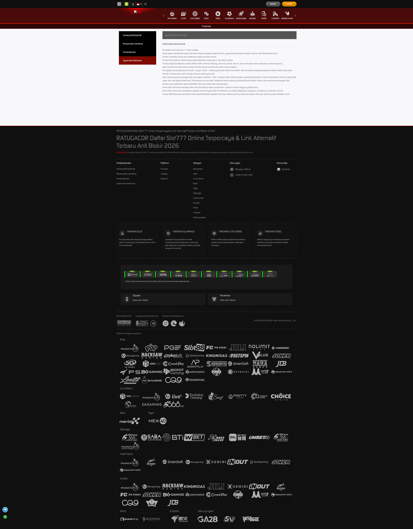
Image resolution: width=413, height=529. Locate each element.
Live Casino (195, 18)
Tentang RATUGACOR (132, 35)
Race (206, 18)
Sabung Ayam (287, 18)
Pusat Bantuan (129, 52)
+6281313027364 (243, 175)
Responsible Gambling (133, 43)
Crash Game (241, 18)
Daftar (289, 4)
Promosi (164, 169)
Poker (264, 18)
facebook (286, 169)
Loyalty (164, 173)
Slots (183, 18)
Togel (218, 18)
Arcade (252, 18)
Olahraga (229, 18)
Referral (164, 178)
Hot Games (172, 18)
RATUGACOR (121, 152)
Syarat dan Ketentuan (132, 60)
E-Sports (275, 18)
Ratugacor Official (243, 169)
